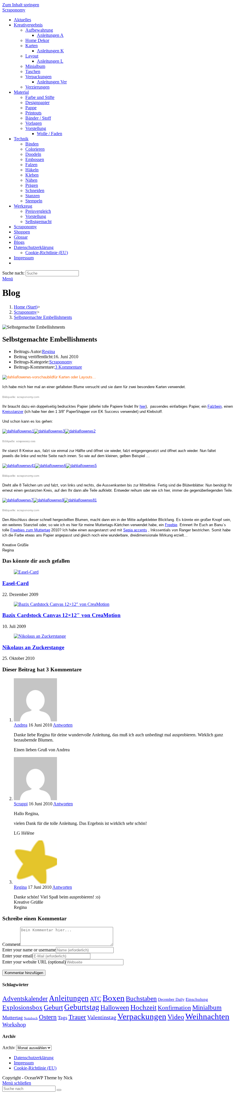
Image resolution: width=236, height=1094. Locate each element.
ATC (95, 998)
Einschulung (197, 999)
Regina (48, 351)
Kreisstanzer (12, 411)
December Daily (171, 999)
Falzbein (215, 406)
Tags (62, 1017)
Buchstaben (141, 998)
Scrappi (21, 803)
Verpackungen (141, 1016)
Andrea (20, 725)
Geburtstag (81, 1007)
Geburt (53, 1007)
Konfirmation (174, 1008)
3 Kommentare (68, 367)
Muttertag (12, 1017)
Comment (11, 944)
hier (143, 406)
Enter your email (17, 955)
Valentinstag (101, 1017)
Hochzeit (143, 1007)
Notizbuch (31, 1018)
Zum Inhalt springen (20, 4)
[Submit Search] (59, 1090)
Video (176, 1017)
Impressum (24, 1062)
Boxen (113, 998)
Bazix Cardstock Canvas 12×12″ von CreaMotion (61, 615)
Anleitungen (69, 998)
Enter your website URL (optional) (34, 961)
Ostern (48, 1017)
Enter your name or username (29, 949)
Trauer (77, 1017)
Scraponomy (13, 9)
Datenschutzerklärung (34, 1057)
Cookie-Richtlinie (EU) (35, 1068)
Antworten (63, 725)
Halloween (114, 1007)
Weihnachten (207, 1016)
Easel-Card (15, 583)
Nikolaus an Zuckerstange (33, 647)
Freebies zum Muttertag (30, 530)
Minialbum (207, 1007)
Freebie (171, 525)
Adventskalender (25, 998)
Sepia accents (135, 530)
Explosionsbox (22, 1007)
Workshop (14, 1024)
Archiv (8, 1047)
